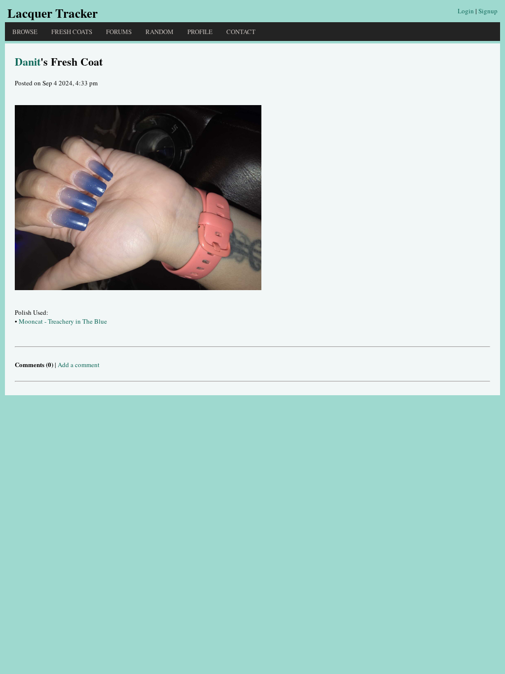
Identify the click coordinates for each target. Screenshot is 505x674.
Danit (27, 61)
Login (466, 10)
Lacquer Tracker (52, 13)
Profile (200, 31)
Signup (488, 10)
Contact (240, 31)
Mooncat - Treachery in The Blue (63, 321)
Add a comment (79, 364)
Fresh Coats (71, 31)
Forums (119, 31)
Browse (24, 31)
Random (159, 31)
